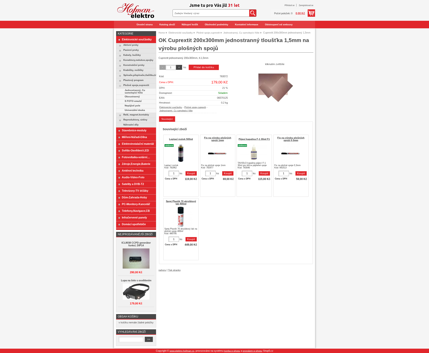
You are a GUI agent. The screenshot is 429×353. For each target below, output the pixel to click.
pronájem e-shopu (252, 351)
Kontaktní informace (246, 24)
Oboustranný (132, 96)
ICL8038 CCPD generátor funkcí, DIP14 (136, 244)
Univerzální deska (135, 110)
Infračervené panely (134, 217)
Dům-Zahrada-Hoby (134, 197)
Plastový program (133, 80)
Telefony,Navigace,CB (136, 210)
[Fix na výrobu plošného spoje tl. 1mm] (217, 153)
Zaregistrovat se (306, 5)
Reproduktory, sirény (135, 119)
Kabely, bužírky (132, 55)
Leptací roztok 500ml (181, 139)
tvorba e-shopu (232, 351)
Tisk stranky (174, 270)
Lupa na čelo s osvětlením (136, 280)
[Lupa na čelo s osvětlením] (136, 291)
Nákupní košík (190, 24)
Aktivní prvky (130, 45)
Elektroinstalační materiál (138, 143)
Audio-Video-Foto (133, 177)
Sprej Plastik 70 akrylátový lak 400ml (181, 202)
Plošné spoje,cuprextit (195, 107)
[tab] (167, 119)
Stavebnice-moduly (134, 130)
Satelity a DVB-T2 (133, 183)
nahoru (162, 270)
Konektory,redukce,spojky (138, 60)
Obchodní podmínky (216, 24)
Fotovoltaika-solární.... (136, 157)
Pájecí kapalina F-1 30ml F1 (254, 139)
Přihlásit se (290, 5)
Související (167, 119)
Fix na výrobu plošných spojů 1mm (217, 139)
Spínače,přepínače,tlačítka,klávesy (138, 75)
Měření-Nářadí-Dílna (134, 137)
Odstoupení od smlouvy (279, 24)
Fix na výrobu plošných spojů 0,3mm (290, 139)
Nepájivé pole (132, 105)
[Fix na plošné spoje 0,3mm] (290, 153)
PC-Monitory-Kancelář (136, 204)
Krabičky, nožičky (133, 70)
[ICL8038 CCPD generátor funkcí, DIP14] (136, 258)
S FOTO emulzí (133, 101)
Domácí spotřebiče (134, 224)
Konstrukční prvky (133, 65)
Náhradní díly (131, 124)
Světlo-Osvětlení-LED (135, 150)
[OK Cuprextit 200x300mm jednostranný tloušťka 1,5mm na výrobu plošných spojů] (274, 86)
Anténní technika (132, 170)
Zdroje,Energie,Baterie (136, 163)
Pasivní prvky (131, 50)
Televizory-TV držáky (135, 190)
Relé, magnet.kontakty (136, 114)
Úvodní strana (145, 24)
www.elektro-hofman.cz (182, 351)
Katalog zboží (167, 24)
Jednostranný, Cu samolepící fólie (176, 111)
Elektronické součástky (170, 107)
